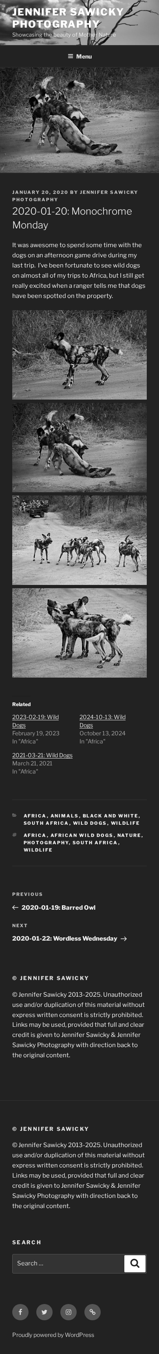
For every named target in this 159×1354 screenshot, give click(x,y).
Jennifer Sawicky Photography (68, 18)
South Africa (46, 823)
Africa (35, 816)
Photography (46, 842)
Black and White (111, 816)
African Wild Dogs (82, 835)
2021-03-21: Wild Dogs (42, 755)
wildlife (38, 850)
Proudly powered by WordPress (53, 1334)
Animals (65, 816)
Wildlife (125, 823)
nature (129, 835)
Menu (84, 56)
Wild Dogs (90, 823)
